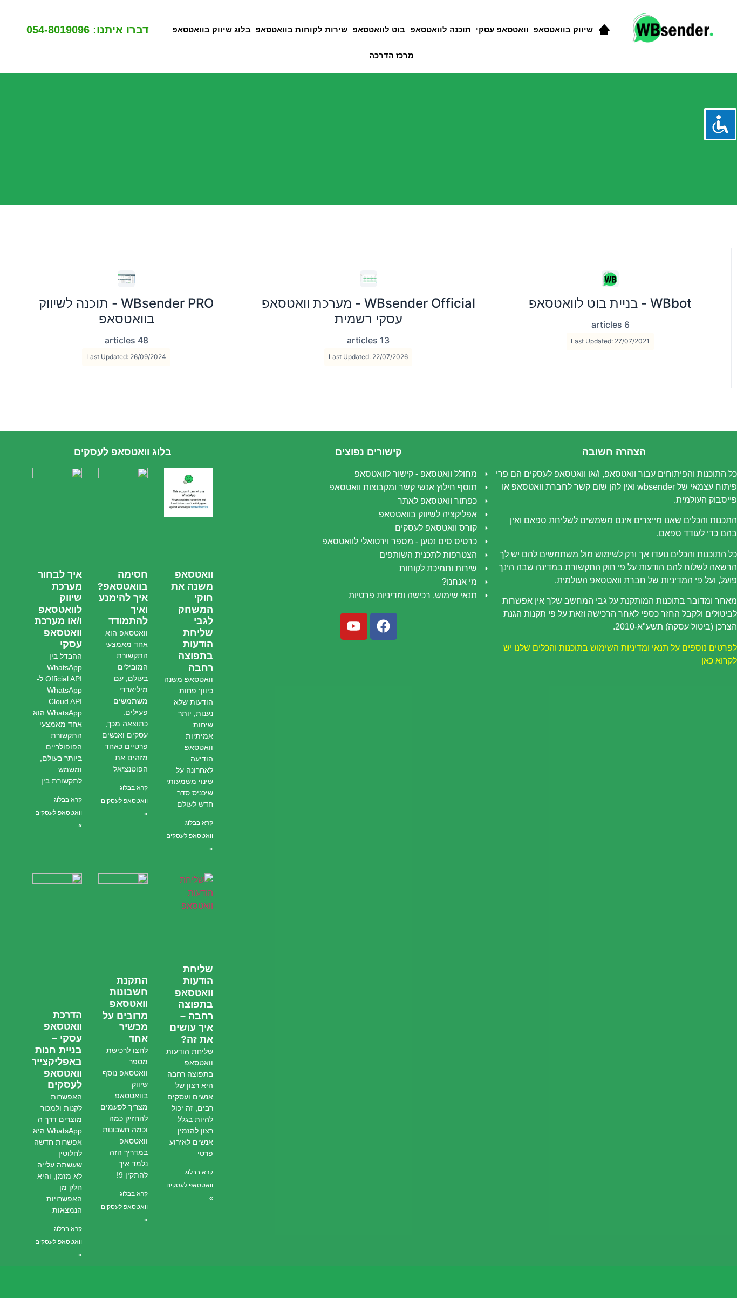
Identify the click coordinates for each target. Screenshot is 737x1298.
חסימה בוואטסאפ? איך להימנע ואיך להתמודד (122, 597)
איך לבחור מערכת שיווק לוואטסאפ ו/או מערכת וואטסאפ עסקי (58, 609)
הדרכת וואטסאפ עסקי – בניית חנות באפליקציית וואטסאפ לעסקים (56, 1050)
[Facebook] (383, 626)
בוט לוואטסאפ (378, 29)
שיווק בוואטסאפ (563, 29)
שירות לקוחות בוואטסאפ (301, 29)
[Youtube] (353, 626)
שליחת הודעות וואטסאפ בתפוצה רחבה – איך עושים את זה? (191, 1004)
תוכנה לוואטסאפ (440, 29)
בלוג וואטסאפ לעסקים (123, 452)
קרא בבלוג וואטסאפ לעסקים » (189, 836)
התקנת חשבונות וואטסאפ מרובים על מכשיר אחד (125, 1009)
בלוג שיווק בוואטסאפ (211, 29)
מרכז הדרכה (391, 55)
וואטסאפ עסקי (502, 29)
